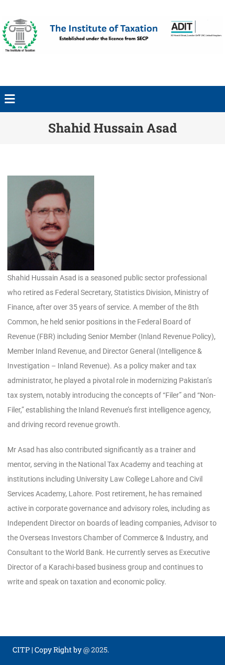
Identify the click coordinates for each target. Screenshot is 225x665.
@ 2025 (95, 650)
